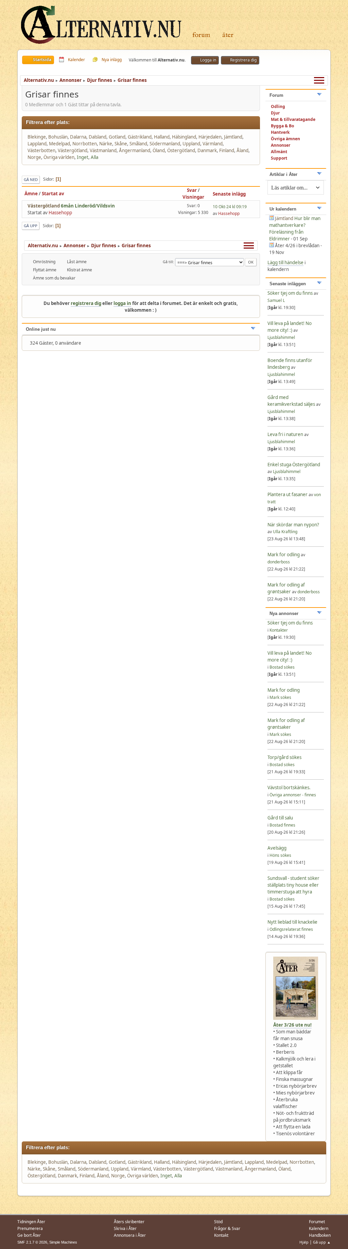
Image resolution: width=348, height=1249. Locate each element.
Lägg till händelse (285, 262)
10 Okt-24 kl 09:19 (230, 207)
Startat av (53, 194)
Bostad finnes (282, 825)
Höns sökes (280, 855)
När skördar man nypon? (293, 525)
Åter (227, 35)
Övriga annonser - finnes (292, 795)
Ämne (31, 194)
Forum (201, 35)
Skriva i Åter (125, 1228)
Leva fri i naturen (285, 434)
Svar (192, 190)
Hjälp (304, 1242)
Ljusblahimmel (281, 337)
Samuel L (276, 300)
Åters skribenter (129, 1222)
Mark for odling (284, 554)
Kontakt (221, 1235)
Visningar (193, 197)
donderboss (278, 562)
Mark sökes (280, 697)
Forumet (317, 1222)
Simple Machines (63, 1242)
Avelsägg (276, 848)
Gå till (168, 261)
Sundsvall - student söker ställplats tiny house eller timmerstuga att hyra (293, 885)
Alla (94, 157)
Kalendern (318, 1228)
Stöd (218, 1222)
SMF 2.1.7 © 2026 (32, 1242)
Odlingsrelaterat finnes (291, 929)
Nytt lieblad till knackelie (292, 922)
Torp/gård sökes (284, 757)
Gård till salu (280, 818)
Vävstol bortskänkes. (289, 787)
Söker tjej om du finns (290, 293)
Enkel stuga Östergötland (293, 464)
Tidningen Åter (31, 1222)
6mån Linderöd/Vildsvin (88, 206)
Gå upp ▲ (322, 1242)
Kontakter (278, 630)
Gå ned (31, 179)
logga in (122, 303)
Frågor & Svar (227, 1228)
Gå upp (30, 225)
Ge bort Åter (29, 1235)
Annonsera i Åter (130, 1235)
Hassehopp (60, 213)
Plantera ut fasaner (287, 494)
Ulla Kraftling (285, 532)
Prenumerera (30, 1228)
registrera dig (86, 303)
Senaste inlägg (229, 194)
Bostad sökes (282, 667)
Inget (82, 157)
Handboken (320, 1235)
